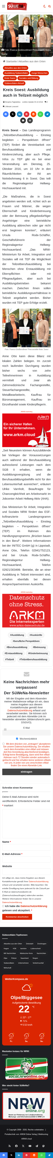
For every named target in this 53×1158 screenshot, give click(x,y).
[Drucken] (30, 120)
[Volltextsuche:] (49, 7)
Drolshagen (41, 944)
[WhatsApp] (40, 114)
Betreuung (40, 647)
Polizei (14, 958)
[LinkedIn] (19, 114)
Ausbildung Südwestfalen (16, 73)
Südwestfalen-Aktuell (14, 83)
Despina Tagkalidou (12, 102)
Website (7, 866)
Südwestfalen (9, 963)
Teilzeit (10, 659)
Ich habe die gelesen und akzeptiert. (24, 908)
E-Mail (26, 727)
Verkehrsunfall (38, 963)
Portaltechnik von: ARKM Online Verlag (21, 1134)
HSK (14, 949)
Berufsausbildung (17, 647)
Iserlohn (23, 949)
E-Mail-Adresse (12, 854)
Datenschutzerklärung (19, 710)
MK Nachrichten (10, 953)
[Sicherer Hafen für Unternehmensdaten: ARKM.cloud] (26, 430)
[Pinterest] (26, 114)
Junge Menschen (39, 73)
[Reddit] (33, 114)
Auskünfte (36, 635)
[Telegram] (47, 114)
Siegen (35, 958)
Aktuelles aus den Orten (32, 61)
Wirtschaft (7, 968)
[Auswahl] (3, 7)
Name (6, 841)
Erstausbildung (14, 653)
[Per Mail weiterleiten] (23, 120)
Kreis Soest (10, 78)
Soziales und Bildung (28, 78)
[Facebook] (6, 114)
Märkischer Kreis (26, 953)
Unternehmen (23, 963)
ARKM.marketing (26, 411)
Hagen (6, 949)
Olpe (5, 958)
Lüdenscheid (36, 949)
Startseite (11, 61)
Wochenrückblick (28, 738)
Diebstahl (29, 944)
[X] (13, 114)
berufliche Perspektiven (27, 641)
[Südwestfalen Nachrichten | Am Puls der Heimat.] (17, 6)
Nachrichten (41, 953)
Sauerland (24, 958)
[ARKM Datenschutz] (26, 610)
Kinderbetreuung (38, 653)
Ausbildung (17, 635)
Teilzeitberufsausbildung (34, 659)
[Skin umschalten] (44, 7)
